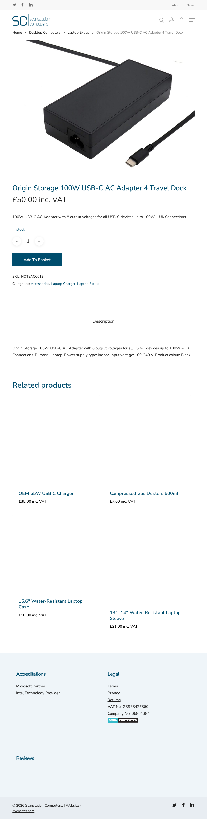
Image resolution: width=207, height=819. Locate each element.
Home (17, 32)
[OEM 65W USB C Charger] (56, 439)
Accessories (40, 283)
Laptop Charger (63, 283)
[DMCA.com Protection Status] (123, 725)
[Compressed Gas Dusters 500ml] (147, 439)
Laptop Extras (78, 32)
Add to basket (37, 260)
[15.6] (56, 553)
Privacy (114, 693)
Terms (113, 686)
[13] (147, 558)
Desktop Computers (45, 32)
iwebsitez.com (23, 811)
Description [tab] (104, 321)
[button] (192, 20)
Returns (114, 699)
